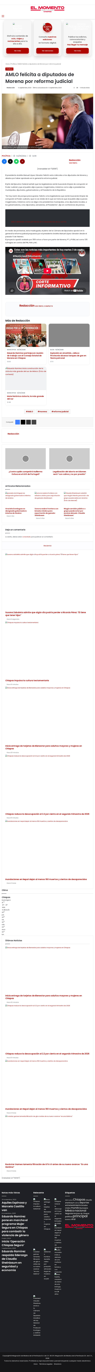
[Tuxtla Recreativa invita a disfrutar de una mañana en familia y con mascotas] (58, 1261)
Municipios (84, 1208)
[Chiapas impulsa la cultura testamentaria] (47, 650)
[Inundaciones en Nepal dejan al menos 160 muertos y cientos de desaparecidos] (47, 849)
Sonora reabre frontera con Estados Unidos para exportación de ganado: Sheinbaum (46, 512)
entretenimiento (73, 1205)
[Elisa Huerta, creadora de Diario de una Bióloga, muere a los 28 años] (58, 1284)
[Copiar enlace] (22, 161)
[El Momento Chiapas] (47, 9)
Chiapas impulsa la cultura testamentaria (27, 680)
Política (14, 64)
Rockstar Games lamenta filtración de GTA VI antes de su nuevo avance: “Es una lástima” (46, 1166)
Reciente (47, 545)
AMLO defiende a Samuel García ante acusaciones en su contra (38, 222)
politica (68, 1216)
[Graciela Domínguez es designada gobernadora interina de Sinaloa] (18, 499)
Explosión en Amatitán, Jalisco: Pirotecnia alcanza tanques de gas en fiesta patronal (68, 355)
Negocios (69, 1213)
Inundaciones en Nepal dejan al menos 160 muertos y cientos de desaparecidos (46, 879)
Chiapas (79, 1199)
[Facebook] (4, 161)
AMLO (30, 411)
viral (73, 1219)
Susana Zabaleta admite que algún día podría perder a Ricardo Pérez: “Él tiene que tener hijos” (45, 614)
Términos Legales (45, 1364)
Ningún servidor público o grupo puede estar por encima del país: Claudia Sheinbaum (75, 512)
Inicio (7, 64)
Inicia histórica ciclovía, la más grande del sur (25, 397)
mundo (75, 1207)
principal (80, 1216)
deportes (84, 1202)
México (69, 1210)
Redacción (11, 88)
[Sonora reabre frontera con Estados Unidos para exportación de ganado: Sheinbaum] (47, 499)
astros (71, 1200)
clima (77, 1203)
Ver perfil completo (44, 306)
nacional (80, 1210)
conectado (26, 537)
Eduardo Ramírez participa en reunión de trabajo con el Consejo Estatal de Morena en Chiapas (25, 355)
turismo (68, 1219)
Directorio (57, 1364)
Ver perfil (73, 163)
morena (43, 411)
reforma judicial (60, 411)
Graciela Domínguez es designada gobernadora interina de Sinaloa (16, 511)
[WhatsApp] (16, 161)
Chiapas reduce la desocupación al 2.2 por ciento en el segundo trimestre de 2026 (47, 814)
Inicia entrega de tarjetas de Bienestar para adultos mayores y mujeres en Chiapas (43, 747)
